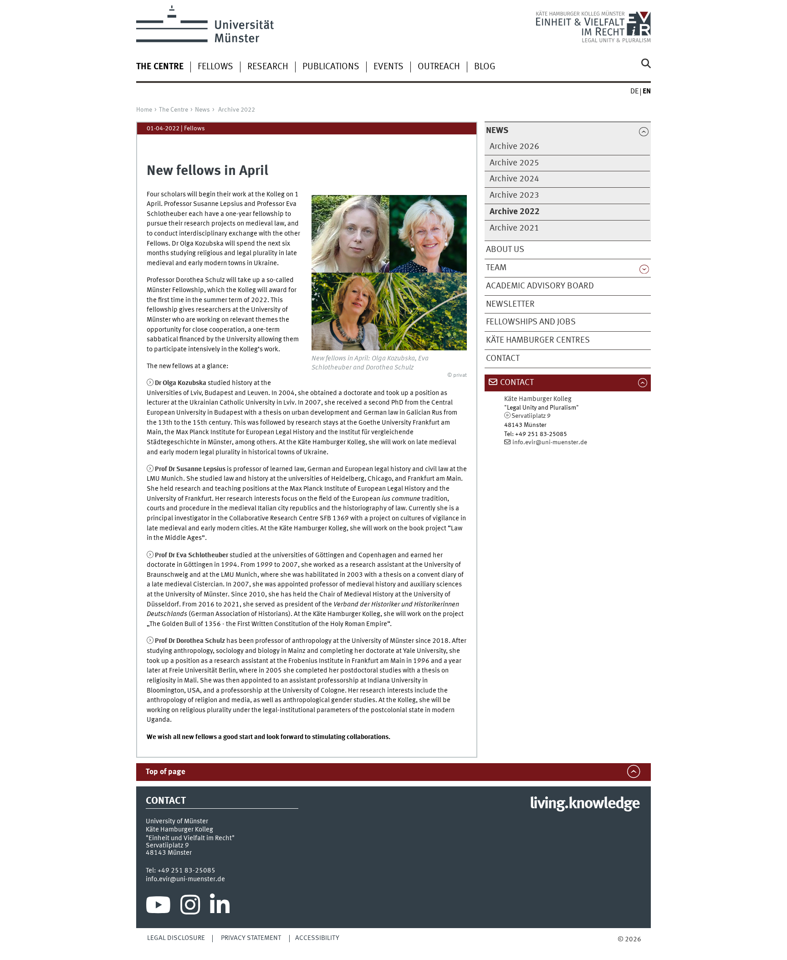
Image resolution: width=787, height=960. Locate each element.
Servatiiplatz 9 (531, 416)
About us (505, 250)
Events (388, 67)
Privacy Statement (251, 938)
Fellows (215, 67)
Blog (485, 67)
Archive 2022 (236, 110)
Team (496, 268)
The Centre (173, 110)
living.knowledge (584, 804)
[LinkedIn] (220, 907)
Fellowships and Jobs (531, 322)
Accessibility (317, 938)
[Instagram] (190, 907)
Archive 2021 (514, 228)
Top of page (165, 772)
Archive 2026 (514, 147)
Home (144, 110)
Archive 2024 (514, 179)
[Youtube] (158, 907)
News (202, 110)
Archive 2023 (514, 195)
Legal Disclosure (176, 938)
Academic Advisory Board (540, 286)
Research (267, 67)
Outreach (439, 67)
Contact (503, 358)
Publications (330, 67)
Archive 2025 (514, 163)
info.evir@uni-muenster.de (549, 442)
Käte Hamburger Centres (538, 340)
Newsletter (510, 304)
